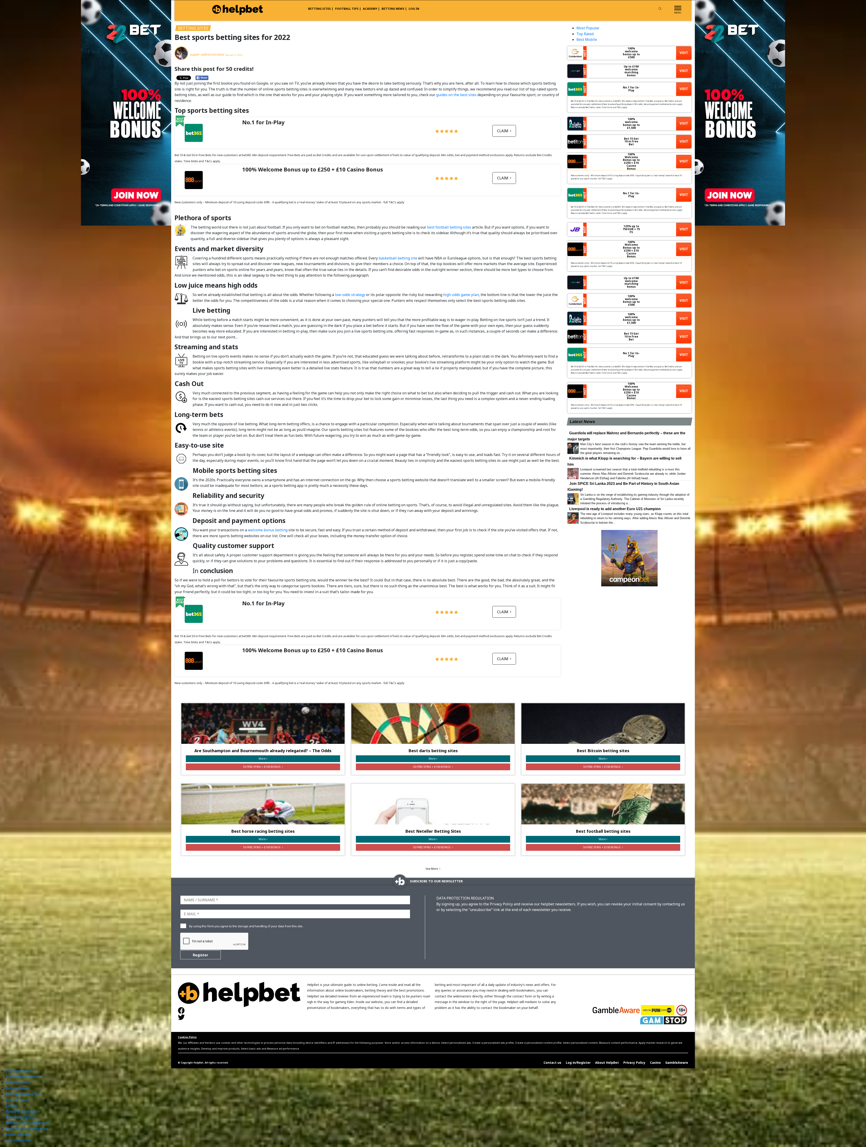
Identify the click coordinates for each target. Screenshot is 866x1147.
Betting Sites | (320, 9)
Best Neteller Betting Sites (433, 831)
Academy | (371, 9)
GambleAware (676, 1062)
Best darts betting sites (433, 750)
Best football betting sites (603, 831)
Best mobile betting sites (27, 1128)
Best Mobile (586, 39)
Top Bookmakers (20, 1070)
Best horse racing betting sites (263, 831)
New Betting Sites (21, 1117)
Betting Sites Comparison (27, 1122)
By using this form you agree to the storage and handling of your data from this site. (246, 926)
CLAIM (503, 130)
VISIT (683, 53)
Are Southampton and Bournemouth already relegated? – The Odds (263, 750)
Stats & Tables (18, 1099)
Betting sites (193, 28)
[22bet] (740, 112)
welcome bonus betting (268, 529)
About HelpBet (607, 1062)
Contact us (552, 1062)
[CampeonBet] (629, 558)
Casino (655, 1062)
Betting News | (394, 9)
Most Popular (587, 27)
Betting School (18, 1082)
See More (432, 869)
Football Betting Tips (23, 1094)
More (262, 759)
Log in (414, 9)
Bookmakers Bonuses (24, 1076)
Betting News (17, 1088)
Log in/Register (578, 1062)
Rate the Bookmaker (23, 1111)
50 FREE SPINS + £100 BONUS (262, 767)
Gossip (11, 1105)
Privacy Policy (634, 1062)
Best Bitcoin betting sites (603, 750)
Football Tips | (348, 9)
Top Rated (585, 33)
